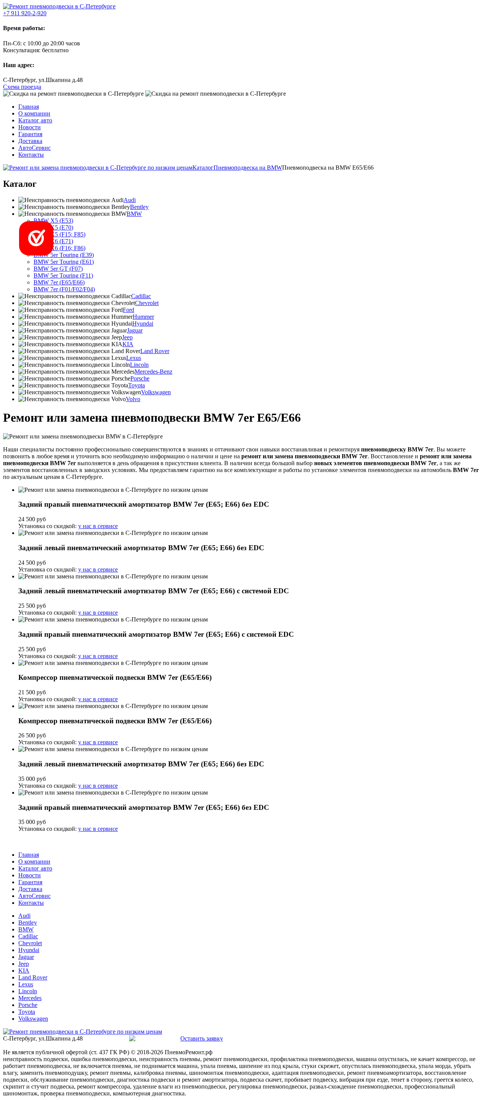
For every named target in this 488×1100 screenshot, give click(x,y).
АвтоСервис (34, 148)
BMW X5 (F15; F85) (59, 234)
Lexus (133, 358)
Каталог (203, 167)
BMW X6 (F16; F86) (59, 248)
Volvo (133, 399)
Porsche (139, 378)
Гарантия (30, 134)
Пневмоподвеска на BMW (248, 167)
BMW (134, 213)
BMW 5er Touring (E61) (64, 262)
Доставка (30, 141)
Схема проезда (22, 87)
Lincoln (139, 364)
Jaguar (135, 330)
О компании (34, 113)
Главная (28, 106)
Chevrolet (147, 303)
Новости (29, 127)
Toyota (136, 385)
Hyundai (142, 323)
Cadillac (141, 296)
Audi (130, 200)
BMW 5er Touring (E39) (64, 255)
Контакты (31, 154)
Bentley (139, 207)
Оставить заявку (201, 1038)
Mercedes (30, 998)
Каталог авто (35, 120)
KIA (127, 344)
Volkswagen (156, 392)
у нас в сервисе (98, 526)
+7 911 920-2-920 (106, 1038)
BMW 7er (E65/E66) (59, 282)
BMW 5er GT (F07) (58, 268)
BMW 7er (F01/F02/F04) (64, 289)
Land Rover (154, 351)
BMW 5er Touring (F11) (63, 275)
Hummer (143, 316)
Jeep (127, 337)
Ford (128, 310)
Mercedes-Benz (153, 371)
